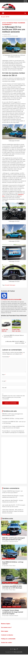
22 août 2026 (5, 541)
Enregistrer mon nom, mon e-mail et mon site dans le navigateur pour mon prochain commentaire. (13, 397)
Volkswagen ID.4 (6, 24)
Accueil (3, 16)
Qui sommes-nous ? (6, 627)
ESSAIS (12, 558)
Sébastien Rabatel (13, 541)
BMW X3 (8, 558)
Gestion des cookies (6, 642)
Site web (4, 387)
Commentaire (6, 356)
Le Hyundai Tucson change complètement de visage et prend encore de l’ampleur (12, 611)
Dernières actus (7, 518)
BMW (8, 534)
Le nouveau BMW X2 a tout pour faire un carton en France (14, 336)
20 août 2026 (5, 615)
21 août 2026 (5, 565)
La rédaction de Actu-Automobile (10, 36)
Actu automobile (18, 652)
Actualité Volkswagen (10, 285)
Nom (3, 374)
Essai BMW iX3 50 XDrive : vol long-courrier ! (13, 418)
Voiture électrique (11, 22)
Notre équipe (4, 631)
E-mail (4, 381)
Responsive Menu (25, 1)
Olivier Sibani (12, 565)
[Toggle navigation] (3, 13)
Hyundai (9, 606)
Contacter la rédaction (7, 635)
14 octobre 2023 (6, 34)
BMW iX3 (8, 582)
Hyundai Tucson (16, 606)
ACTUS (7, 16)
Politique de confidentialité (8, 638)
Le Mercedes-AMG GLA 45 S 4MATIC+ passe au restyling (14, 342)
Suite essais (14, 582)
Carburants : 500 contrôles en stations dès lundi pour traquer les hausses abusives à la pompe (12, 511)
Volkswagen (21, 22)
